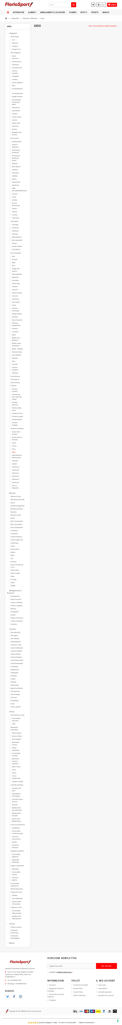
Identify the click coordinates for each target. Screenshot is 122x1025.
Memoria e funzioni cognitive (15, 761)
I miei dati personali (104, 992)
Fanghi (13, 679)
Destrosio (15, 231)
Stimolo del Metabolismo (16, 820)
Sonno (14, 773)
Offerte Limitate (16, 927)
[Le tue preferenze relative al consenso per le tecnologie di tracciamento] (118, 1021)
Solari (13, 704)
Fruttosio (15, 234)
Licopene (15, 332)
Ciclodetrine (16, 249)
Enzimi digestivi (17, 82)
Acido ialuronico (15, 57)
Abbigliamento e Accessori (52, 12)
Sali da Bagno (15, 694)
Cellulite (14, 895)
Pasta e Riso (15, 570)
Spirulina (15, 358)
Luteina (14, 120)
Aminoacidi (14, 138)
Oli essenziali (15, 691)
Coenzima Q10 (17, 68)
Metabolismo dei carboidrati (17, 809)
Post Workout (15, 376)
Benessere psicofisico (14, 728)
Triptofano (15, 218)
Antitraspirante (16, 642)
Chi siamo (52, 985)
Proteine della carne (16, 409)
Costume (14, 624)
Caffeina (15, 286)
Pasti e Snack (15, 573)
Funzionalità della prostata (16, 912)
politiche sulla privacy (64, 972)
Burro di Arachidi (16, 524)
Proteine (13, 386)
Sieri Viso (14, 697)
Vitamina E (15, 479)
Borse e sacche (16, 599)
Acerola (14, 259)
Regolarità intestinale (15, 861)
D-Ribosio (15, 228)
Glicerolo (15, 43)
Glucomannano (17, 320)
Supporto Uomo (16, 907)
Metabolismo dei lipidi (16, 814)
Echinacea (15, 299)
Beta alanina (16, 166)
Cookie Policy (78, 992)
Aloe (13, 265)
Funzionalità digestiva (16, 855)
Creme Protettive (16, 657)
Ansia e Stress (17, 736)
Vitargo (14, 243)
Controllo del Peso (17, 785)
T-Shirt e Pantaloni (17, 621)
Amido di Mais (17, 246)
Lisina (14, 197)
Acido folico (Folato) (16, 433)
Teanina (14, 212)
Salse (12, 576)
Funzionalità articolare (16, 719)
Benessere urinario (15, 743)
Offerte (94, 12)
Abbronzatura (16, 733)
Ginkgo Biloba (17, 314)
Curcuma (15, 296)
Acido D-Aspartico (15, 146)
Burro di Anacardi (17, 521)
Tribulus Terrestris (15, 369)
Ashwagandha (17, 274)
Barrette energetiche (17, 506)
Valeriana (15, 373)
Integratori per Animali (17, 133)
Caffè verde (16, 283)
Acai (13, 256)
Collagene (15, 76)
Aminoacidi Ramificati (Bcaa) (16, 158)
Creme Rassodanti (17, 660)
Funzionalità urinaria (16, 873)
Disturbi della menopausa (16, 903)
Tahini (13, 582)
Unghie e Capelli (17, 781)
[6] (33, 1023)
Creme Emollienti (16, 651)
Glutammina (16, 182)
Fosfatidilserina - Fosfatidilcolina (17, 91)
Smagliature (15, 700)
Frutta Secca (15, 549)
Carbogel (15, 225)
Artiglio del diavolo (15, 270)
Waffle (13, 586)
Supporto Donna (16, 892)
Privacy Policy (78, 988)
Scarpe (13, 615)
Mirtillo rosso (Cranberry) (16, 344)
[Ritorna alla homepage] (6, 18)
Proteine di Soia (17, 413)
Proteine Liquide (17, 416)
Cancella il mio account (106, 995)
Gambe (14, 842)
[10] (38, 1023)
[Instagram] (20, 996)
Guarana (15, 328)
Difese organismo (15, 749)
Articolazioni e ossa (17, 715)
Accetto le (61, 972)
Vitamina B (15, 470)
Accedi (101, 5)
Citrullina (15, 176)
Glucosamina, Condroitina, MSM (16, 102)
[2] (29, 1023)
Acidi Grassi (15, 36)
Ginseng (15, 317)
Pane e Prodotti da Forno (17, 566)
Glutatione (15, 185)
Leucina (14, 194)
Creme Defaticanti (17, 648)
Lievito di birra (17, 117)
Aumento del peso (16, 789)
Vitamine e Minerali (17, 428)
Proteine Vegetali (15, 424)
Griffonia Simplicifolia (16, 324)
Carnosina (15, 173)
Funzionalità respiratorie (15, 885)
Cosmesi (72, 12)
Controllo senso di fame (17, 800)
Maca (14, 335)
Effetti (83, 12)
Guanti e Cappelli (16, 605)
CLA (13, 40)
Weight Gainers (17, 96)
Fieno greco (16, 302)
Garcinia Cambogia (15, 309)
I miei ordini (102, 985)
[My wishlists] (93, 5)
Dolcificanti (14, 543)
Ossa (13, 724)
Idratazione (16, 107)
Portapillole (14, 612)
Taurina (14, 208)
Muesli (13, 552)
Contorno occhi (16, 645)
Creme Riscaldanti (17, 663)
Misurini (13, 609)
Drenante (14, 676)
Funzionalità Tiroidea (16, 754)
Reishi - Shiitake (17, 349)
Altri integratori (16, 53)
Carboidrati (14, 221)
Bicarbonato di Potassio (17, 438)
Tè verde (15, 364)
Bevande (14, 512)
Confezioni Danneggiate (15, 937)
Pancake (13, 562)
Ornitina (14, 200)
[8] (36, 1023)
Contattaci (52, 1000)
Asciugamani (15, 596)
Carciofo (15, 290)
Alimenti (32, 12)
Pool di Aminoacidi (16, 204)
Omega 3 (15, 46)
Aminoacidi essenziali (16, 151)
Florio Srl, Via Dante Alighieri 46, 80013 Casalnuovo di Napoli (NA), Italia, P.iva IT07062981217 (19, 974)
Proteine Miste (17, 419)
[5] (32, 1023)
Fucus (14, 305)
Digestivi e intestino (17, 851)
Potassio (15, 461)
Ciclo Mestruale (17, 898)
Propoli (14, 129)
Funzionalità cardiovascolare (17, 832)
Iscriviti (107, 966)
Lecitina (14, 114)
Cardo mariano (17, 293)
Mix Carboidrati (17, 240)
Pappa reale (16, 123)
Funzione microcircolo (16, 838)
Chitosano (15, 65)
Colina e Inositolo (15, 72)
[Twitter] (7, 996)
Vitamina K (15, 482)
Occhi (14, 770)
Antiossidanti (16, 739)
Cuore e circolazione (18, 825)
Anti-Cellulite (15, 638)
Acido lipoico (16, 61)
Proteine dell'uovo (15, 403)
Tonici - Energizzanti (16, 777)
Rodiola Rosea (17, 352)
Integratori (18, 12)
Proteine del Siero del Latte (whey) (17, 397)
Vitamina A (15, 467)
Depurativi (15, 869)
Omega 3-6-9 (16, 49)
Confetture (14, 530)
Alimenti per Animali (17, 499)
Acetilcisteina (16, 141)
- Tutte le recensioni (66, 1022)
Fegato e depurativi (17, 866)
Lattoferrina (16, 111)
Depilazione (15, 669)
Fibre (13, 86)
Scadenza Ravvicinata (14, 931)
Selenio (14, 464)
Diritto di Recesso (79, 995)
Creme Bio (14, 534)
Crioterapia (14, 666)
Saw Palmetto (16, 355)
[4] (31, 1023)
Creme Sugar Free (17, 540)
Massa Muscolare (17, 889)
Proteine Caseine (15, 390)
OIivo (13, 361)
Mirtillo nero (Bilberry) (16, 339)
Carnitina (15, 170)
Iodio (13, 452)
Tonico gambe (15, 707)
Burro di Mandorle (17, 527)
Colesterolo (16, 828)
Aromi (13, 503)
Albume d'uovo (16, 496)
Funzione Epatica (15, 879)
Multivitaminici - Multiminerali (17, 456)
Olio (12, 558)
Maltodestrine (16, 237)
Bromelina (15, 280)
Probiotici (15, 126)
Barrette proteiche (17, 509)
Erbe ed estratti (16, 253)
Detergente (14, 673)
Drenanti (15, 805)
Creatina (15, 79)
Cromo (14, 446)
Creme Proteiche (16, 537)
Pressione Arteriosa (15, 846)
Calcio (14, 443)
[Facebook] (14, 996)
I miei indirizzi (102, 988)
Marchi (105, 12)
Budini (13, 518)
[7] (34, 1023)
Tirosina (14, 215)
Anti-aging (14, 635)
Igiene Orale (15, 685)
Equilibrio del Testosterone (16, 917)
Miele (12, 555)
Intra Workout (15, 382)
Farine (13, 546)
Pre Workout (15, 379)
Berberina (15, 277)
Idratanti (13, 682)
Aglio (14, 262)
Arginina (15, 163)
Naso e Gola (16, 767)
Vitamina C (15, 473)
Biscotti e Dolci (16, 515)
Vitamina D (15, 476)
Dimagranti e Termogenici (16, 795)
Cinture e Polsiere (16, 602)
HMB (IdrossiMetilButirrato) (17, 189)
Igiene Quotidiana (17, 688)
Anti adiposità (15, 632)
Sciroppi (13, 579)
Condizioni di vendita (80, 985)
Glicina (14, 179)
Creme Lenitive (16, 654)
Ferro (13, 449)
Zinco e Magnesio (15, 487)
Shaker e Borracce (17, 618)
